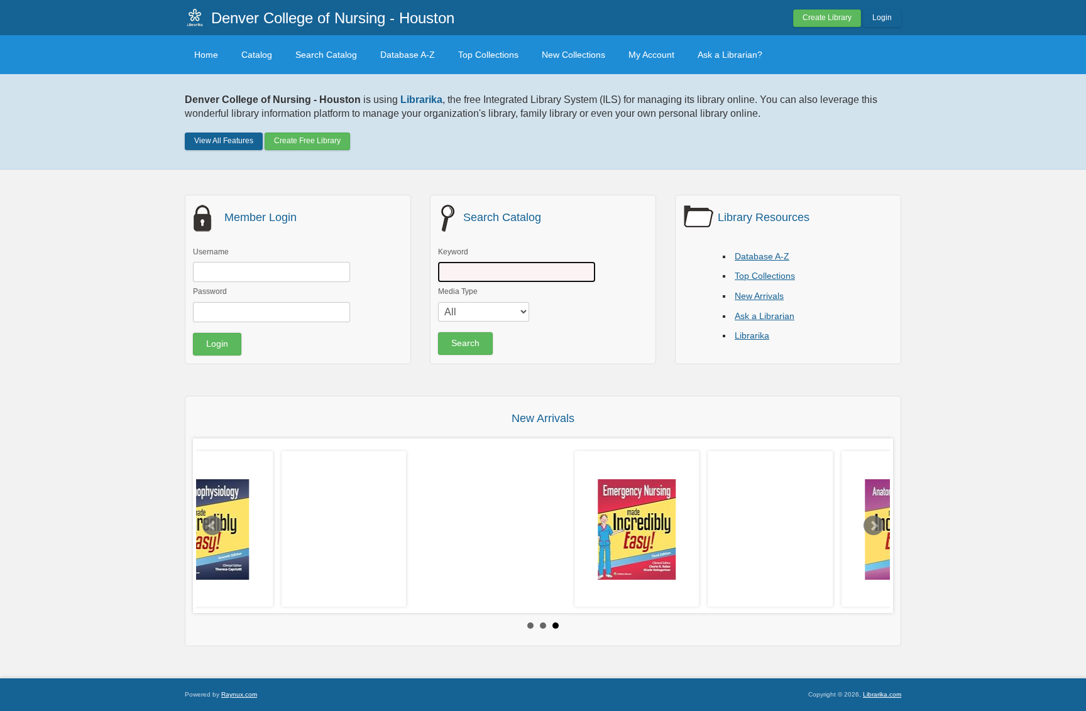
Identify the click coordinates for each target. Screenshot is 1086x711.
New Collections (573, 55)
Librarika (752, 335)
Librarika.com (882, 694)
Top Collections (488, 55)
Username (211, 251)
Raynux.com (239, 694)
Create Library (827, 17)
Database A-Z (407, 55)
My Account (651, 55)
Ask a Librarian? (730, 55)
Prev (212, 526)
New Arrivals (759, 296)
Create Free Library (307, 140)
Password (210, 291)
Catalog (256, 55)
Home (206, 55)
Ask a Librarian (764, 316)
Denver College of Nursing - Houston (332, 17)
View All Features (223, 140)
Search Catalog (326, 55)
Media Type (458, 291)
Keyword (453, 251)
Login (882, 17)
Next (874, 526)
